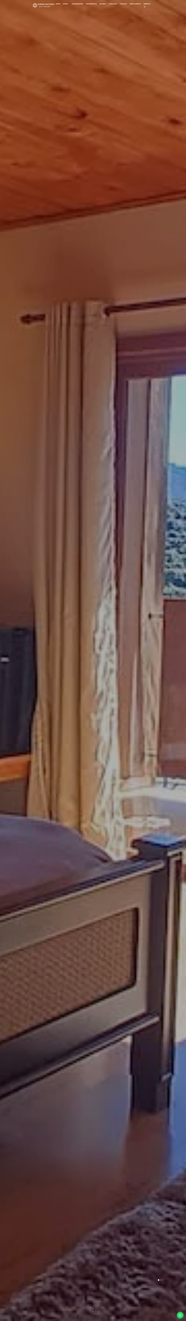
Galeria (103, 4)
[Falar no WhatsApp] (180, 1315)
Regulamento (135, 4)
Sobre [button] (65, 4)
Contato (123, 4)
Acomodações (77, 4)
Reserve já (147, 5)
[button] (159, 1280)
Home (58, 4)
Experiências (91, 4)
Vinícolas (113, 4)
